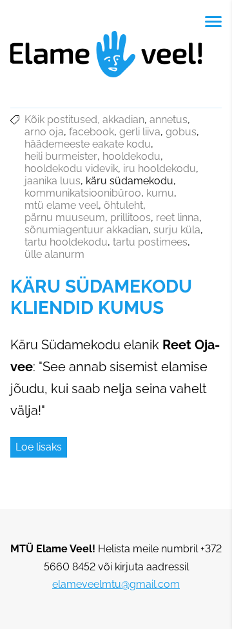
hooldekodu (131, 156)
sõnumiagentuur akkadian (86, 230)
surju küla (176, 230)
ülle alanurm (54, 254)
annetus (169, 119)
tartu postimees (150, 242)
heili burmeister (60, 156)
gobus (181, 132)
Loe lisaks (38, 447)
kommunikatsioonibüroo (82, 193)
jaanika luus (52, 181)
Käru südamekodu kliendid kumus (101, 297)
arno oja (44, 132)
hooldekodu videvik (71, 168)
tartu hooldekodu (66, 242)
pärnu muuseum (64, 217)
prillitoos (130, 217)
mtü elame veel (61, 205)
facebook (91, 132)
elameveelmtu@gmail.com (116, 584)
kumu (160, 193)
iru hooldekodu (159, 168)
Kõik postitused (60, 119)
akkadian (123, 119)
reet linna (177, 217)
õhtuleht (123, 205)
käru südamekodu (129, 181)
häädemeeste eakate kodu (87, 144)
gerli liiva (139, 132)
